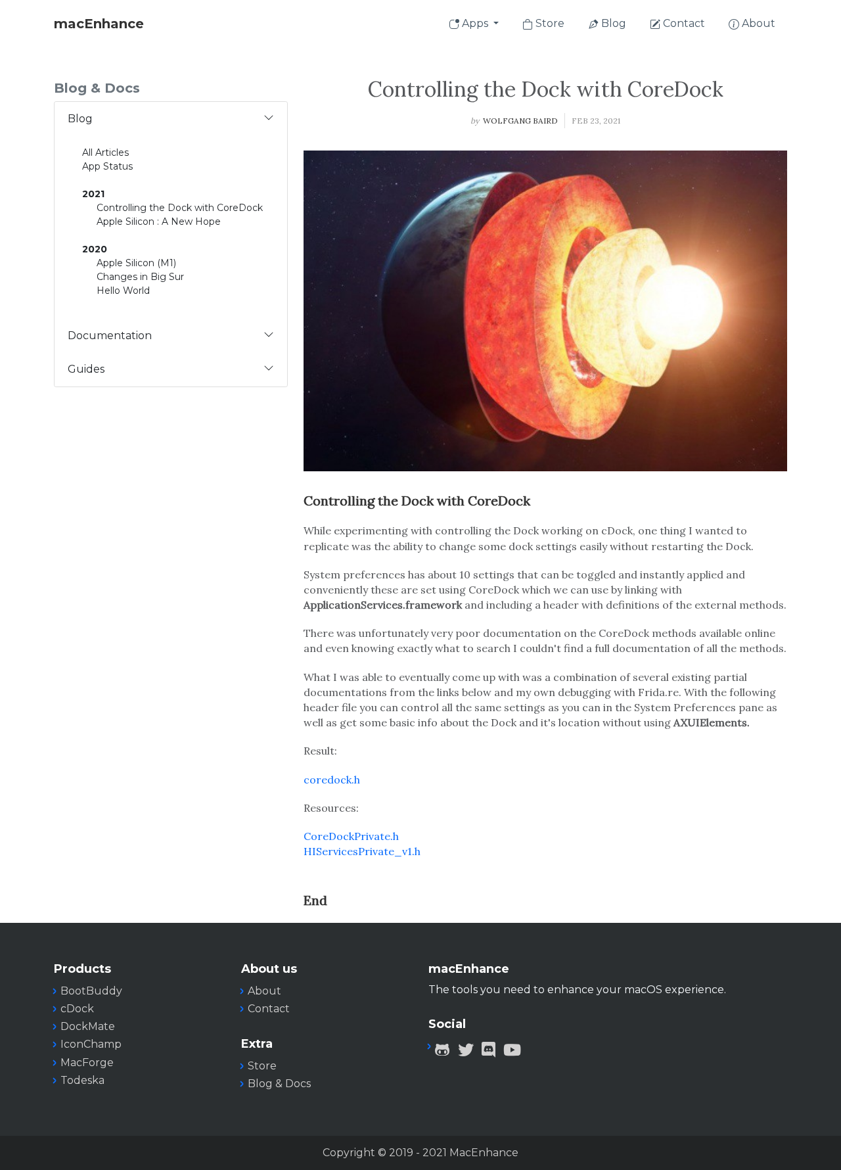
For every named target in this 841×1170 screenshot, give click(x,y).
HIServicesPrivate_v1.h (362, 851)
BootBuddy (91, 991)
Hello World (123, 290)
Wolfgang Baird (520, 121)
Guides (86, 369)
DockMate (87, 1026)
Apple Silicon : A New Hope (159, 221)
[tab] (171, 118)
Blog (612, 23)
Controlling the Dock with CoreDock (180, 208)
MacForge (87, 1062)
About (757, 23)
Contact (682, 23)
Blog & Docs (279, 1083)
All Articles (105, 152)
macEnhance (99, 24)
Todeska (82, 1080)
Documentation (110, 335)
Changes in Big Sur (140, 277)
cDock (77, 1008)
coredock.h (332, 779)
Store (548, 23)
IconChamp (91, 1044)
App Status (107, 166)
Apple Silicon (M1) (136, 263)
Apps (475, 23)
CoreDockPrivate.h (351, 836)
